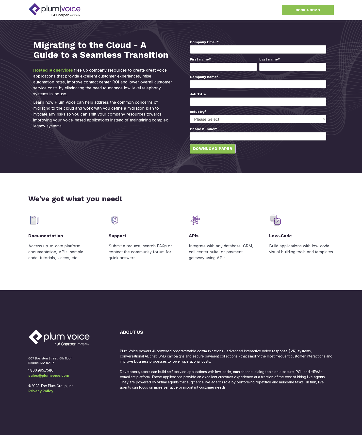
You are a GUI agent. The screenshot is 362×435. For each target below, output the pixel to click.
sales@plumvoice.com (48, 375)
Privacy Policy (40, 391)
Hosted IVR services (53, 70)
